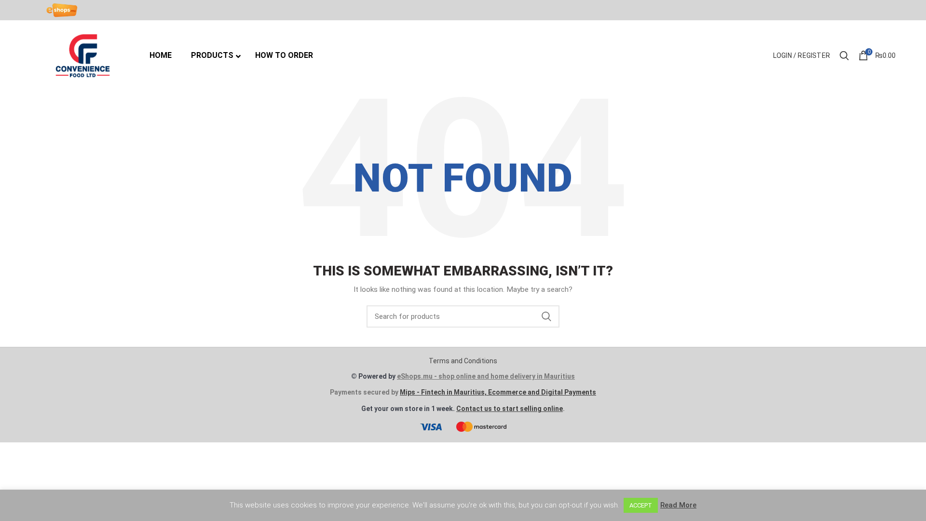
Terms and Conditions (463, 361)
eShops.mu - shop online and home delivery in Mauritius (486, 376)
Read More (678, 505)
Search (546, 316)
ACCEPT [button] (640, 505)
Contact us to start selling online (509, 408)
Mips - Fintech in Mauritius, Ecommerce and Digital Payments (498, 392)
